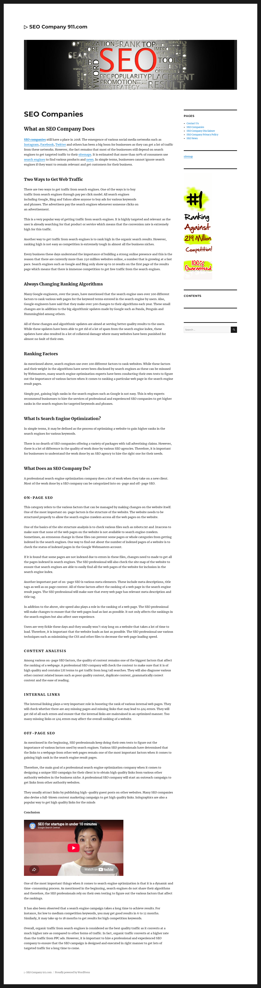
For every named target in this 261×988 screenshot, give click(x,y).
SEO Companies (195, 127)
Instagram (31, 144)
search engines (34, 159)
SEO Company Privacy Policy (202, 134)
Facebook (47, 144)
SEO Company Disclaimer (201, 130)
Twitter (60, 144)
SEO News (192, 138)
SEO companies (35, 139)
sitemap (188, 156)
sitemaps (84, 154)
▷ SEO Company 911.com (55, 27)
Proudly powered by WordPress (72, 972)
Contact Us (193, 123)
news (90, 159)
